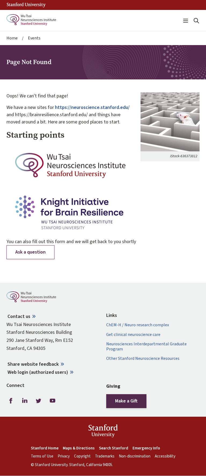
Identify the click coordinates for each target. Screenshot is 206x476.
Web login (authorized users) (38, 372)
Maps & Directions (79, 448)
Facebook (10, 401)
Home (12, 38)
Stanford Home (44, 448)
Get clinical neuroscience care (133, 334)
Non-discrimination (134, 456)
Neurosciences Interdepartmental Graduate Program (146, 347)
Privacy (64, 456)
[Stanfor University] (26, 5)
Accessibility (165, 456)
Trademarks (105, 456)
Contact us (19, 316)
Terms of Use (42, 456)
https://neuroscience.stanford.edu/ (92, 107)
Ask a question (30, 252)
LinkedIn (24, 401)
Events (34, 38)
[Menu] (185, 20)
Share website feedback (33, 364)
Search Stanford (113, 448)
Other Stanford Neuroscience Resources (142, 358)
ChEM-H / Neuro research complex (137, 325)
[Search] (196, 20)
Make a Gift (126, 401)
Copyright (82, 456)
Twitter (38, 401)
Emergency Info (146, 448)
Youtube (52, 401)
